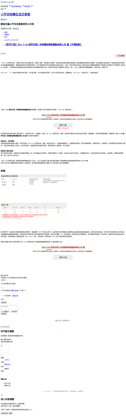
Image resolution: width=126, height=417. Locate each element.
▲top (2, 299)
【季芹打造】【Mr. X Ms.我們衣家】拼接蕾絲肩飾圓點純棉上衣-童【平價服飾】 (43, 44)
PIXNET (49, 391)
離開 (10, 413)
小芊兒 (3, 280)
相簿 (5, 32)
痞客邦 (12, 290)
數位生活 (16, 28)
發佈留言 (3, 314)
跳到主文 (4, 19)
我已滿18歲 (4, 413)
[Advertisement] (16, 90)
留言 (16, 290)
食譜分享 (15, 295)
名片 (5, 37)
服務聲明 (80, 391)
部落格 (6, 34)
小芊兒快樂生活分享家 (15, 14)
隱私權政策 (73, 391)
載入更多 (3, 302)
